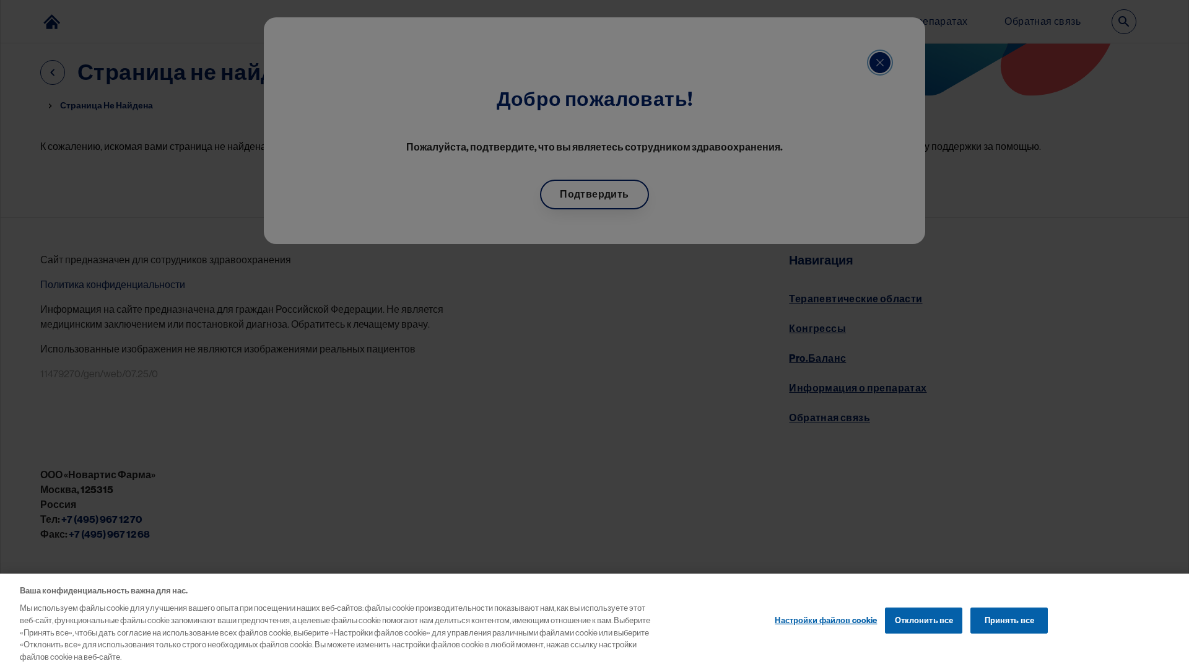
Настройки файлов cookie (826, 620)
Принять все (1009, 620)
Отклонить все (924, 620)
